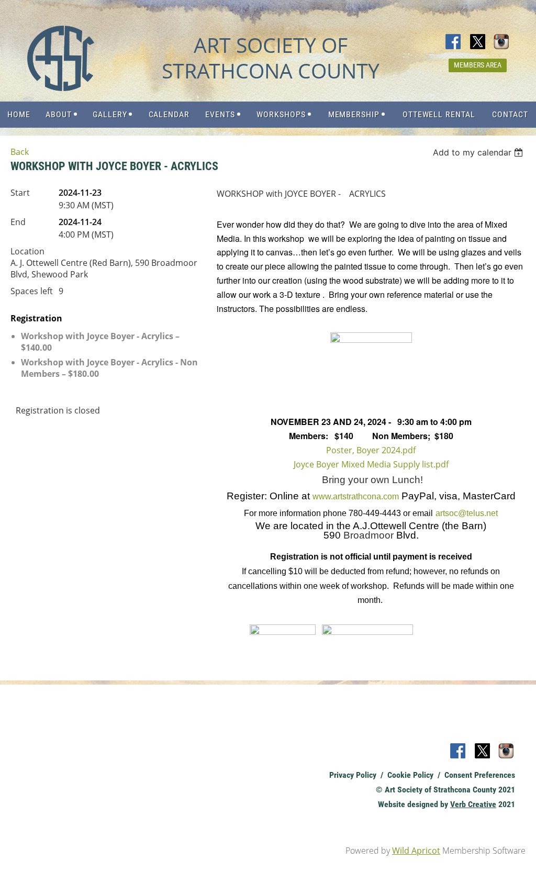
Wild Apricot (416, 850)
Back (19, 152)
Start (20, 192)
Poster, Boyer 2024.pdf (371, 450)
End (18, 222)
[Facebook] (453, 42)
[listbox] (479, 152)
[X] (478, 42)
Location (27, 251)
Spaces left (31, 291)
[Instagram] (502, 42)
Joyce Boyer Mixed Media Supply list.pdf (371, 464)
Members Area (477, 65)
